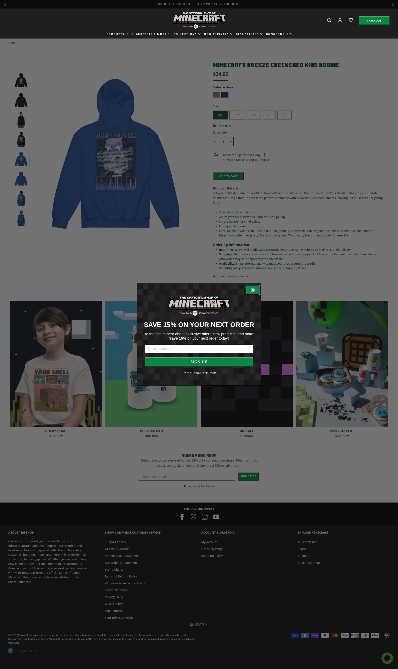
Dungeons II (277, 34)
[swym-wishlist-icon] (351, 21)
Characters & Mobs (149, 34)
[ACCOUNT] (340, 22)
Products (115, 34)
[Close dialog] (253, 290)
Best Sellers (247, 34)
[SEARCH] (329, 21)
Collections (185, 34)
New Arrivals (216, 34)
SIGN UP (199, 361)
